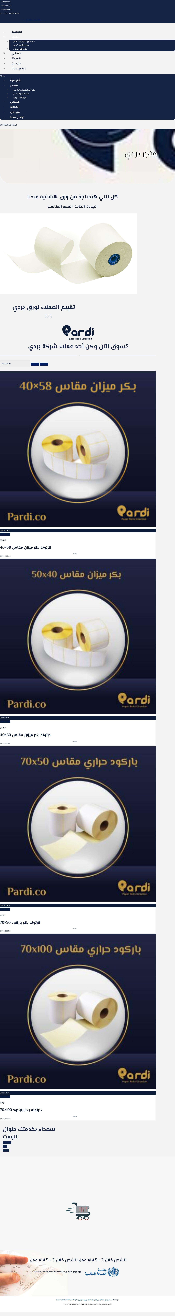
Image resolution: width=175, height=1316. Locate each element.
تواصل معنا (19, 69)
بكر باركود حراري (20, 49)
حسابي (16, 53)
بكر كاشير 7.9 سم (21, 45)
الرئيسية (17, 32)
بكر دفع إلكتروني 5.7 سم (24, 41)
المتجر (15, 37)
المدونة (16, 59)
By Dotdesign (114, 1300)
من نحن (16, 64)
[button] (87, 76)
